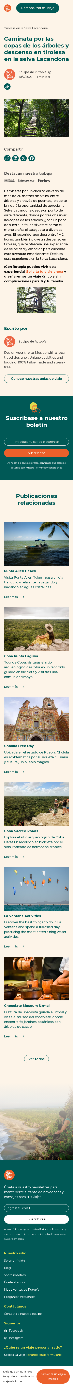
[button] (64, 8)
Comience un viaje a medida (53, 1376)
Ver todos (36, 1059)
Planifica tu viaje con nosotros (36, 1117)
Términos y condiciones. (48, 467)
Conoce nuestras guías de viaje (36, 379)
